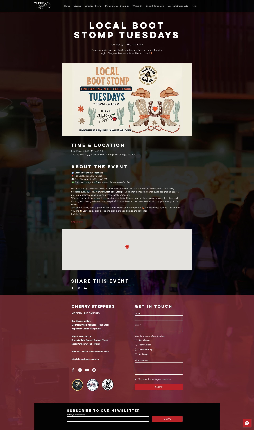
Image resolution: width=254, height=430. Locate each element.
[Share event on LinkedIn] (85, 288)
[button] (77, 6)
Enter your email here (76, 415)
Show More (77, 222)
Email (138, 325)
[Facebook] (73, 370)
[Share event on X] (79, 288)
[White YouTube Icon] (87, 370)
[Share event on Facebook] (72, 288)
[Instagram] (80, 370)
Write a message (141, 360)
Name (138, 313)
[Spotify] (94, 370)
